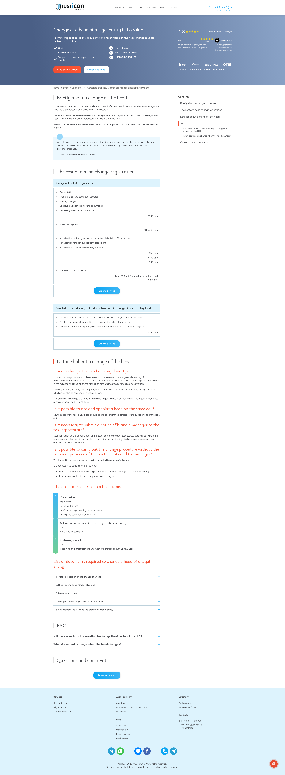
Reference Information (189, 707)
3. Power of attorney (66, 593)
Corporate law (60, 702)
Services (119, 7)
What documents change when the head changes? (207, 135)
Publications (122, 738)
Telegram (111, 751)
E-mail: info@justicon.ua (190, 724)
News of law (122, 729)
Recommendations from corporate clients (203, 69)
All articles (121, 725)
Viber (129, 751)
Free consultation (67, 69)
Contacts (175, 7)
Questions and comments (194, 142)
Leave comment (106, 675)
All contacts (187, 727)
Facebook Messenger (138, 751)
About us (120, 702)
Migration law (59, 707)
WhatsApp (120, 751)
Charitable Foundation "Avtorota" (132, 707)
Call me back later (164, 751)
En (210, 7)
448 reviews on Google (220, 31)
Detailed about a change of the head (200, 116)
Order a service (96, 69)
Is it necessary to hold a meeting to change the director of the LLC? (205, 129)
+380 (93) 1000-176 (125, 57)
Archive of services (62, 711)
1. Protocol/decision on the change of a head (78, 576)
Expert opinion (123, 734)
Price (131, 7)
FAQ (183, 123)
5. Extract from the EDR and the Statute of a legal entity (84, 609)
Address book (185, 702)
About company (147, 7)
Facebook (147, 751)
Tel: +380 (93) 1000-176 (190, 721)
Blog (162, 7)
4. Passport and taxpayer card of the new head (80, 601)
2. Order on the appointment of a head (75, 584)
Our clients (121, 711)
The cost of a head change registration (201, 110)
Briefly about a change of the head (198, 103)
